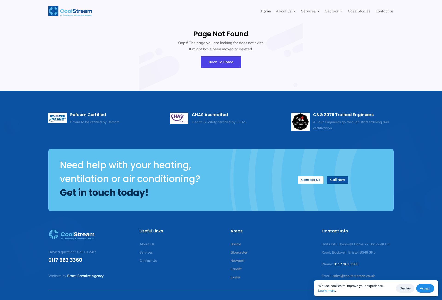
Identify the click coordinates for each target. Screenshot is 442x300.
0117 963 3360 (65, 260)
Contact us (384, 11)
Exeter (235, 277)
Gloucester (238, 252)
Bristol (235, 244)
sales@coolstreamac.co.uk (353, 276)
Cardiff (235, 269)
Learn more (326, 291)
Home (266, 11)
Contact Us (310, 179)
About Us (147, 244)
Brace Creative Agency (85, 276)
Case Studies (359, 11)
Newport (237, 260)
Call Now (337, 179)
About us (283, 11)
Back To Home (221, 62)
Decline (405, 288)
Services (308, 11)
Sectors (331, 11)
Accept (425, 288)
